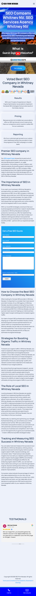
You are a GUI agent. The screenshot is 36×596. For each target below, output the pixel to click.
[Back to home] (9, 3)
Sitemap (18, 583)
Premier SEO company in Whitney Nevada (15, 152)
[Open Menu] (34, 3)
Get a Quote (18, 68)
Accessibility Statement (25, 581)
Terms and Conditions (10, 581)
